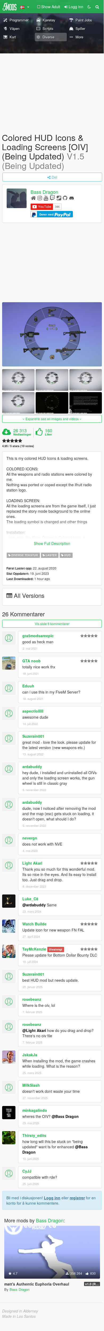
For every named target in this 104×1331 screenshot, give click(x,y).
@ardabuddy (34, 904)
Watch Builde (34, 923)
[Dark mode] (89, 6)
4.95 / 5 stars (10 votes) (18, 445)
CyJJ (26, 1171)
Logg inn (52, 1197)
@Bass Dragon (65, 1116)
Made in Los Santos (19, 1316)
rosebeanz (31, 999)
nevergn (29, 838)
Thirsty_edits (34, 1135)
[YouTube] (45, 197)
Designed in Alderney (20, 1311)
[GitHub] (65, 197)
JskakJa (29, 1054)
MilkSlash (31, 1085)
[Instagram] (39, 197)
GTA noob (31, 660)
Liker (48, 434)
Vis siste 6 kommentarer (52, 623)
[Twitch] (52, 197)
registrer (77, 1197)
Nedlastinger (22, 434)
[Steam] (58, 197)
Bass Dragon (44, 191)
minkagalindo (34, 1110)
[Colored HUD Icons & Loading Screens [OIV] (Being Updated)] (52, 334)
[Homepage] (33, 197)
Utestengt (55, 949)
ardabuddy (32, 766)
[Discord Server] (71, 197)
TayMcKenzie (34, 949)
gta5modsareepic (38, 635)
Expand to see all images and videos (52, 418)
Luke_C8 (30, 898)
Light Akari (32, 863)
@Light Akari (34, 1030)
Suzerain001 (33, 736)
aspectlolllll (32, 711)
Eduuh (28, 686)
